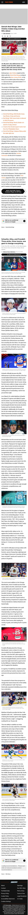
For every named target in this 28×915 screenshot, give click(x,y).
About (3, 885)
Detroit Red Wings (15, 75)
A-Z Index (20, 899)
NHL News (8, 874)
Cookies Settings (6, 901)
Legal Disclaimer (22, 896)
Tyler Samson (6, 33)
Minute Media (8, 905)
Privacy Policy (5, 893)
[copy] (10, 36)
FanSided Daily (5, 891)
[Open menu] (2, 2)
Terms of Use (21, 893)
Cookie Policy (5, 896)
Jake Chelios (12, 73)
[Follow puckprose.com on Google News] (24, 221)
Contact (3, 888)
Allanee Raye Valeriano (9, 252)
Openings (20, 885)
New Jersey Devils (16, 77)
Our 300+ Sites (21, 888)
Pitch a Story (20, 891)
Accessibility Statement (8, 899)
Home (2, 227)
